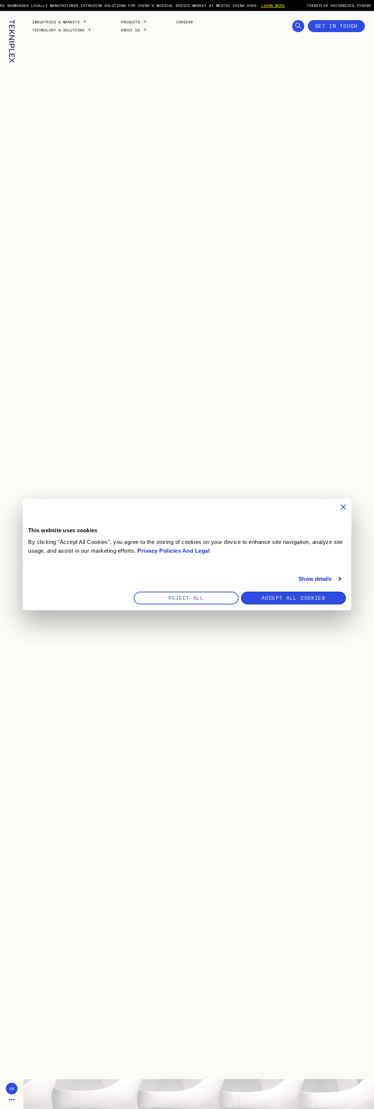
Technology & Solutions (58, 30)
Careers (184, 22)
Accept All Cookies (293, 597)
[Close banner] (343, 507)
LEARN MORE (273, 5)
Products (130, 22)
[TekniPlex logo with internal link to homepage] (12, 41)
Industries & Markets (56, 22)
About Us (130, 30)
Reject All (186, 597)
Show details (315, 579)
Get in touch (336, 25)
